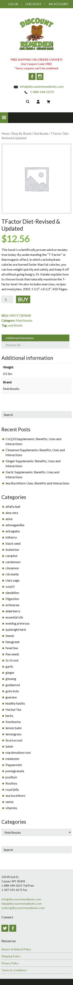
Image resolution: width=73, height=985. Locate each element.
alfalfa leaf (12, 506)
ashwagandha (14, 525)
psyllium (11, 777)
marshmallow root (18, 752)
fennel (9, 636)
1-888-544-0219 (41, 92)
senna (9, 802)
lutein (9, 746)
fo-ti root (11, 660)
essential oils (14, 617)
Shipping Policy (10, 956)
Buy (23, 299)
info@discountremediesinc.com (41, 86)
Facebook (32, 76)
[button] (4, 117)
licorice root (14, 740)
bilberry (11, 537)
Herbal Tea (13, 709)
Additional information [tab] (20, 338)
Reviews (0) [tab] (13, 345)
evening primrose (17, 623)
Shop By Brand (21, 133)
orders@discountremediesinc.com (23, 908)
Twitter (4, 928)
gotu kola (12, 691)
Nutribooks (40, 133)
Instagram (39, 76)
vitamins (11, 808)
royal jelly (12, 789)
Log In (13, 4)
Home (5, 133)
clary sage (12, 580)
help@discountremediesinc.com (21, 903)
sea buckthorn (15, 795)
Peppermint (13, 765)
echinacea (12, 605)
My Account (58, 4)
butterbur (12, 549)
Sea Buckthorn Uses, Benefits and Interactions (37, 483)
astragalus (12, 531)
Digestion (12, 599)
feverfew (11, 648)
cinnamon (12, 568)
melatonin (12, 759)
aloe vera (11, 513)
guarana (11, 697)
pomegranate (14, 771)
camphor (11, 556)
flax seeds (12, 654)
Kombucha (13, 722)
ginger (9, 672)
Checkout (33, 4)
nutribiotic (15, 325)
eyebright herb (15, 629)
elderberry (12, 611)
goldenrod (12, 685)
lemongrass (13, 734)
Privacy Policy (10, 963)
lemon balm (13, 728)
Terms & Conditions (14, 970)
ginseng (10, 679)
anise (9, 519)
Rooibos (11, 783)
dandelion (12, 592)
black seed (12, 543)
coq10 (9, 586)
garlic (9, 666)
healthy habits (15, 703)
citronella (12, 574)
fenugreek (12, 642)
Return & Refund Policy (16, 949)
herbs (9, 715)
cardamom (12, 562)
